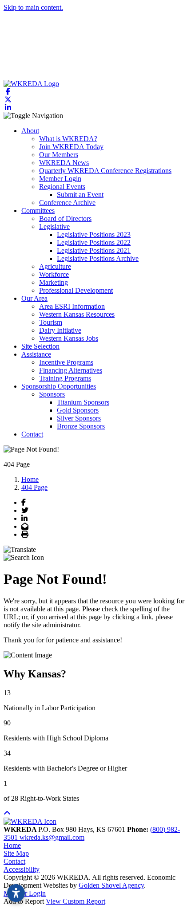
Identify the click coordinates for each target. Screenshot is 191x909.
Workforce (54, 274)
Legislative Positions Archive (98, 258)
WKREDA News (64, 162)
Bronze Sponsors (81, 426)
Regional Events (62, 186)
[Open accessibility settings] (16, 893)
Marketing (53, 282)
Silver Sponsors (79, 418)
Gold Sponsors (78, 410)
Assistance (36, 354)
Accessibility (22, 869)
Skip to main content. (33, 7)
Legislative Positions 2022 (94, 242)
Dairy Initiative (60, 330)
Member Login (60, 178)
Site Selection (40, 346)
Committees (38, 210)
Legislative (54, 226)
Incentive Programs (66, 362)
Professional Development (76, 290)
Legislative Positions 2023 (94, 234)
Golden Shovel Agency (111, 885)
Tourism (50, 322)
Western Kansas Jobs (68, 338)
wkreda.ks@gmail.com (52, 837)
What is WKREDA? (68, 138)
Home (12, 845)
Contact (32, 434)
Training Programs (65, 378)
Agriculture (55, 266)
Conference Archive (67, 202)
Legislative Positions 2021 (94, 250)
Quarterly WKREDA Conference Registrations (105, 170)
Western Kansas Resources (77, 314)
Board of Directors (65, 218)
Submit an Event (80, 194)
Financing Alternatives (70, 370)
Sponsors (52, 394)
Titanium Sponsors (83, 402)
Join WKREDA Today (71, 146)
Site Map (16, 853)
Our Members (58, 154)
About (30, 130)
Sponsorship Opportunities (58, 386)
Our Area (34, 298)
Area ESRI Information (72, 306)
